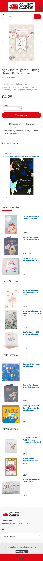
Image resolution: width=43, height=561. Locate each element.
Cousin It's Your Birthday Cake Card (31, 259)
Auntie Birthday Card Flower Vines (31, 481)
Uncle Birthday (10, 355)
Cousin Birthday (10, 207)
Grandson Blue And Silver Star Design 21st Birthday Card (21, 156)
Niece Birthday (10, 281)
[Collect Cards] (21, 6)
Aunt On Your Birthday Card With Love (30, 461)
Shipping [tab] (29, 123)
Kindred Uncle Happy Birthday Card (31, 365)
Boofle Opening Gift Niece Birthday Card (31, 333)
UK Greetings (7, 153)
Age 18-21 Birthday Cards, (23, 87)
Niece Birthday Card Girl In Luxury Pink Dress (31, 292)
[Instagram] (3, 529)
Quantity (5, 105)
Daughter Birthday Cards (27, 90)
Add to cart (23, 115)
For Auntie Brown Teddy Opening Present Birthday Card (32, 440)
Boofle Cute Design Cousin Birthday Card (31, 238)
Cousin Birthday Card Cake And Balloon (31, 217)
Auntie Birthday (10, 428)
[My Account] (21, 558)
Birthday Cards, (10, 90)
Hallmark (5, 67)
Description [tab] (15, 123)
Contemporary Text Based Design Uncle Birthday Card (31, 408)
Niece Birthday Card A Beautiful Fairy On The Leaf (32, 313)
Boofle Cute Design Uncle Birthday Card (31, 386)
